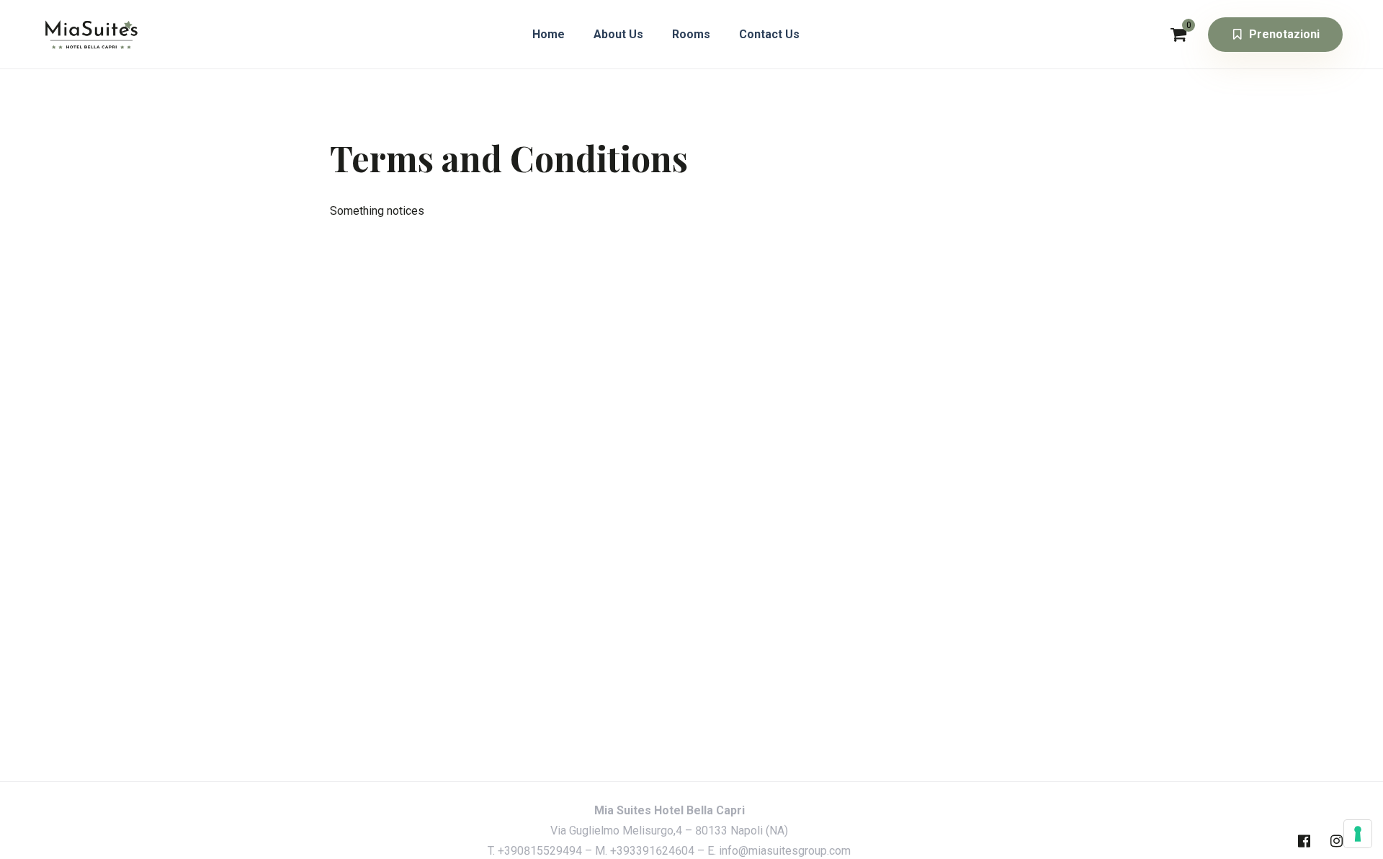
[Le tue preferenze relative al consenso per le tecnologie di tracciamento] (1357, 833)
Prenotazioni (1284, 34)
